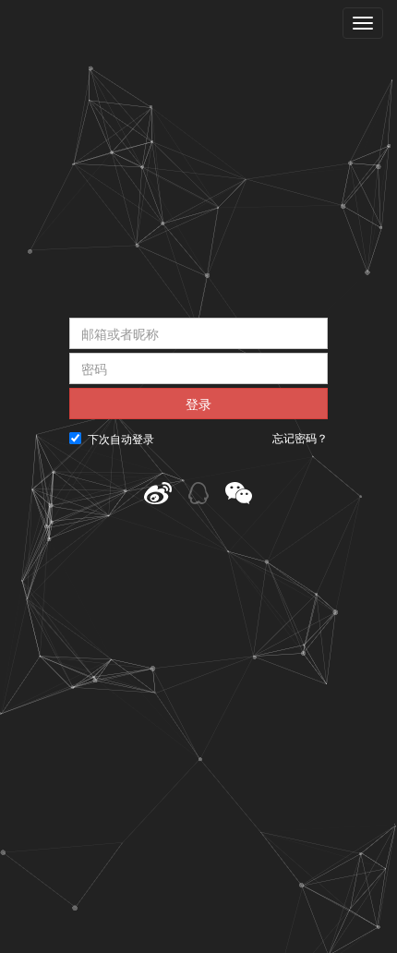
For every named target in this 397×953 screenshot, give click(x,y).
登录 (198, 403)
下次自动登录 (121, 438)
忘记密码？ (300, 437)
